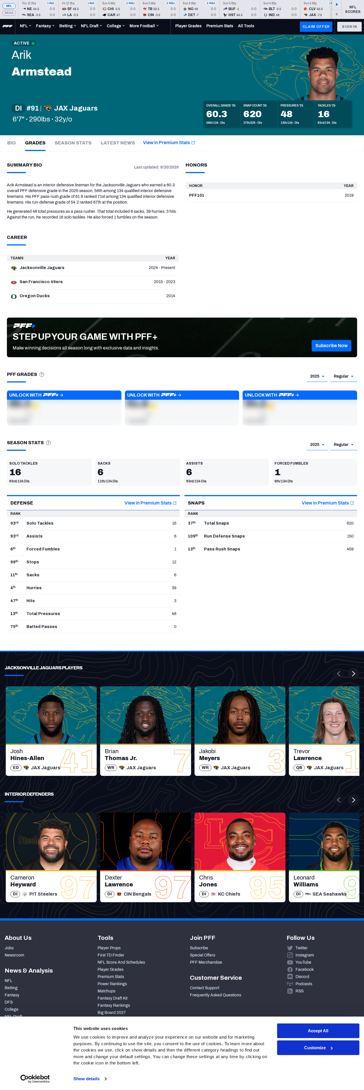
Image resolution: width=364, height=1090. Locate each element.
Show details (86, 1078)
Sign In (349, 27)
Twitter (302, 948)
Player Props (109, 948)
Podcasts (304, 984)
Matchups (106, 991)
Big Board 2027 (112, 1012)
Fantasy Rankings (114, 1005)
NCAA (9, 12)
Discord (302, 977)
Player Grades (110, 969)
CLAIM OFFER (316, 27)
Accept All (318, 1030)
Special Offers (202, 955)
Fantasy (12, 995)
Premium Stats (111, 977)
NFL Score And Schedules (121, 962)
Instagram (305, 955)
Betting (11, 988)
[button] (331, 345)
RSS (300, 991)
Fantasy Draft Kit (112, 998)
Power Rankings (112, 984)
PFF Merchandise (206, 962)
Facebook (305, 969)
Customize (315, 1047)
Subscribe (199, 948)
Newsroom (14, 955)
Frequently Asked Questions (215, 995)
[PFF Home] (7, 26)
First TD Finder (111, 955)
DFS (9, 1002)
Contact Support (204, 988)
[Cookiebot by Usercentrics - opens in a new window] (35, 1078)
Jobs (9, 948)
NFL (9, 5)
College (11, 1009)
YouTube (303, 962)
